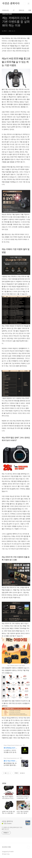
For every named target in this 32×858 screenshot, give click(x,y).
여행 (29, 10)
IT (13, 10)
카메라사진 (5, 10)
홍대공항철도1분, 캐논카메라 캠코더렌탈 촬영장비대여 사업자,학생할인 (10, 764)
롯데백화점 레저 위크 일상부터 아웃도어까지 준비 (10, 748)
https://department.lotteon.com (13, 745)
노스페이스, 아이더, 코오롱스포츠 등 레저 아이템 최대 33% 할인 (10, 751)
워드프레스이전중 (6, 847)
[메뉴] (28, 3)
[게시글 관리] (10, 773)
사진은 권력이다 (10, 3)
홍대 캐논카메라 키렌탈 (10, 761)
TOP (28, 847)
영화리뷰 (21, 10)
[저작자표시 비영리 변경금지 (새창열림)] (22, 773)
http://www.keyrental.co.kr (11, 758)
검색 (24, 3)
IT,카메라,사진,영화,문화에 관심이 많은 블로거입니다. (12, 828)
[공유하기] (8, 773)
